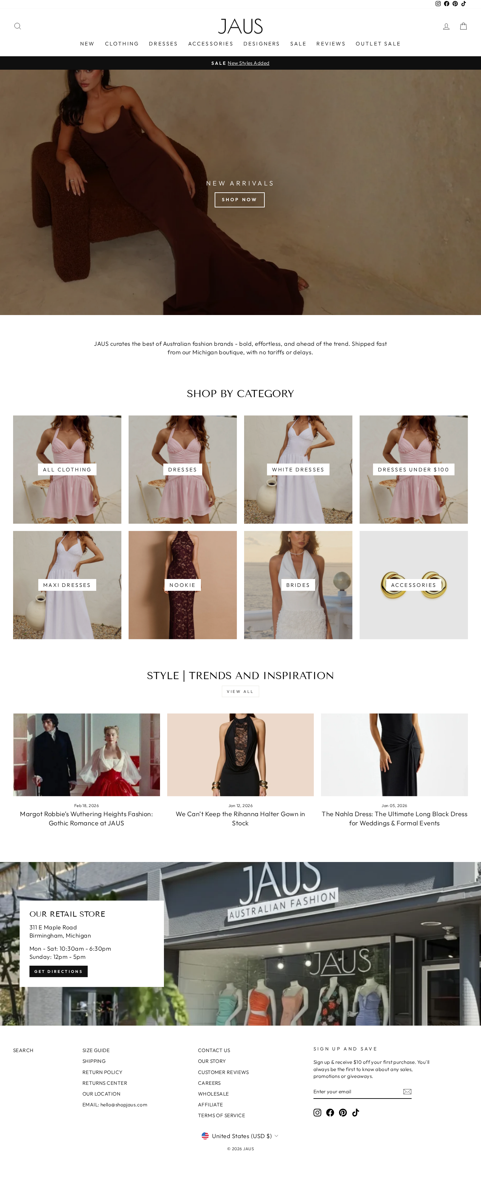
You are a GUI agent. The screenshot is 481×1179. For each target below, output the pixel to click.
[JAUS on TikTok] (356, 1113)
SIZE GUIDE (96, 1050)
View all (240, 691)
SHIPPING (94, 1061)
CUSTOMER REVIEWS (223, 1072)
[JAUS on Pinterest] (343, 1113)
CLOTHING (122, 43)
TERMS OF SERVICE (221, 1115)
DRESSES (163, 43)
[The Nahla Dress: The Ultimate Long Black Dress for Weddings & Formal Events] (394, 754)
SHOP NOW (240, 199)
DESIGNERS (261, 43)
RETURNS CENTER (104, 1083)
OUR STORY (212, 1061)
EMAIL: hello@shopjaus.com (114, 1104)
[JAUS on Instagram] (317, 1113)
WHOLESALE (213, 1094)
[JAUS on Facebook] (330, 1113)
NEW (87, 43)
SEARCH (23, 1050)
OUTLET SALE (378, 43)
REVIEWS (331, 43)
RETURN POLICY (102, 1072)
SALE (298, 43)
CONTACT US (214, 1050)
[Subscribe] (407, 1092)
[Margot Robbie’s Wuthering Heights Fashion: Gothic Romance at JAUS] (86, 754)
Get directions (58, 971)
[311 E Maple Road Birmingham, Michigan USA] (240, 944)
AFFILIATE (210, 1104)
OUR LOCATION (101, 1094)
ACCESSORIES (211, 43)
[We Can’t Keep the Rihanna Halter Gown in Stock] (240, 754)
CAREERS (209, 1083)
